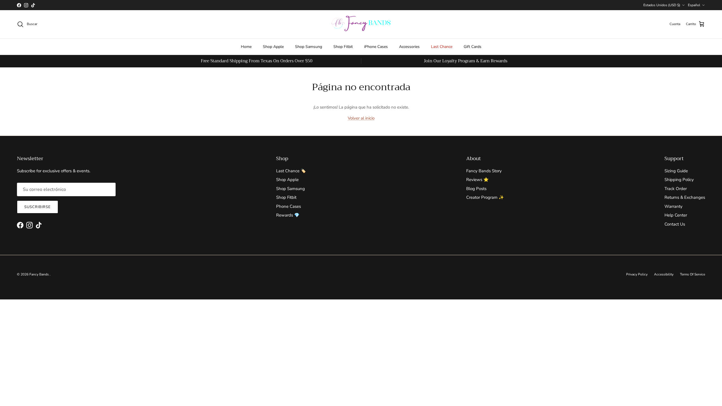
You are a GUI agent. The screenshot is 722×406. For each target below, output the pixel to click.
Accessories (409, 46)
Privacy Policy (637, 274)
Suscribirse (37, 206)
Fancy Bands (39, 274)
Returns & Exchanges (684, 197)
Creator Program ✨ (485, 197)
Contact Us (674, 224)
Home (246, 46)
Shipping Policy (679, 179)
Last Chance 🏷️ (291, 171)
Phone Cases (288, 206)
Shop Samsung (308, 46)
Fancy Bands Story (484, 171)
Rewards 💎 (288, 215)
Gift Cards (472, 46)
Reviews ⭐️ (477, 179)
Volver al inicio (361, 118)
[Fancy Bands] (361, 24)
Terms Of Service (692, 274)
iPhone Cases (376, 46)
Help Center (675, 215)
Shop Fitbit (343, 46)
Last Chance (441, 46)
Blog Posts (476, 188)
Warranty (673, 206)
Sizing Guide (676, 171)
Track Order (675, 188)
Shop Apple (273, 46)
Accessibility (663, 274)
